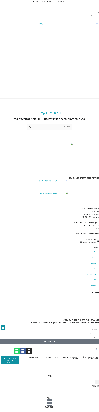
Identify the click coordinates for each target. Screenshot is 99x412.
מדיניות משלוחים (52, 357)
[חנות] (49, 393)
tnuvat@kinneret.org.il (86, 228)
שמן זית (96, 306)
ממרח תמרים (94, 311)
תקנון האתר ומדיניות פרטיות (70, 358)
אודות (94, 257)
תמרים (96, 295)
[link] (49, 198)
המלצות (94, 268)
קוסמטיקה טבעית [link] (92, 300)
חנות (49, 397)
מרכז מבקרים (92, 274)
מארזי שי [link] (95, 303)
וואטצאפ (49, 406)
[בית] (49, 371)
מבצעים (94, 263)
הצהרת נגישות (33, 357)
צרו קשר (94, 285)
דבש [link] (97, 298)
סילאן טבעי (94, 308)
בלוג (95, 280)
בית (95, 252)
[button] (96, 7)
